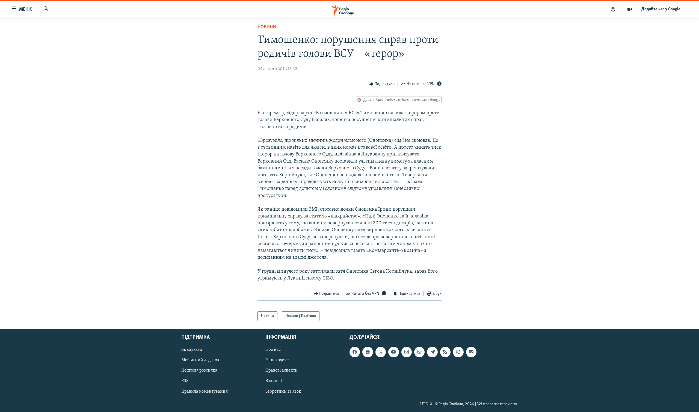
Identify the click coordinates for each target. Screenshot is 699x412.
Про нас (273, 350)
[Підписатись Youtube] (393, 352)
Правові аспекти (281, 370)
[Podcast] (458, 352)
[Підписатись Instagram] (406, 352)
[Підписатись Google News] (367, 352)
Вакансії (273, 381)
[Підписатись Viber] (419, 352)
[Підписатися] (471, 352)
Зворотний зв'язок (283, 391)
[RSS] (445, 352)
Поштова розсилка (199, 370)
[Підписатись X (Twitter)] (380, 352)
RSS (185, 381)
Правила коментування (204, 391)
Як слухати (191, 350)
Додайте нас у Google (660, 9)
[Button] (382, 84)
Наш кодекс (277, 360)
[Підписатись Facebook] (355, 352)
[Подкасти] (613, 9)
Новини (266, 27)
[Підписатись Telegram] (432, 352)
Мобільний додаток (200, 360)
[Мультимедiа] (629, 9)
